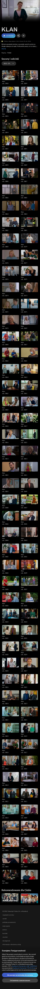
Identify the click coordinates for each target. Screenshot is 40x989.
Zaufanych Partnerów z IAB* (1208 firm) (24, 966)
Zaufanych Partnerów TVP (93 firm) (24, 968)
